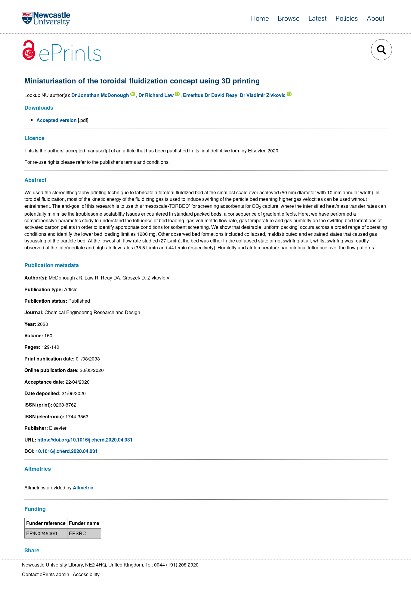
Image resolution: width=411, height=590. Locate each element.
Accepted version (56, 120)
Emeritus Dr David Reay (210, 95)
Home (260, 18)
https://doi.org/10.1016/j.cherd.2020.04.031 (85, 439)
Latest (317, 18)
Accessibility (86, 574)
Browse (289, 18)
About (376, 18)
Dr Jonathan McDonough (100, 95)
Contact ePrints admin (45, 574)
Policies (346, 18)
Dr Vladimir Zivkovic (263, 95)
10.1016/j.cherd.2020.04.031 (67, 451)
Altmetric (83, 487)
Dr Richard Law (156, 95)
